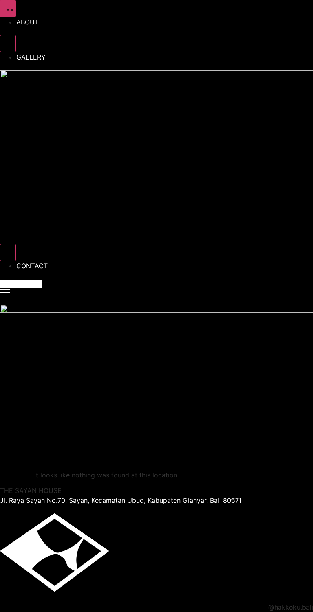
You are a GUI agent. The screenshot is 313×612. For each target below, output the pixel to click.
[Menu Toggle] (8, 8)
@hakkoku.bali (290, 607)
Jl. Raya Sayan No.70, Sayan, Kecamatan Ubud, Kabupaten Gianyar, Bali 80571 (121, 500)
